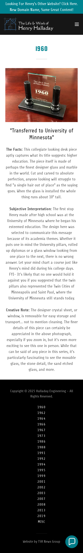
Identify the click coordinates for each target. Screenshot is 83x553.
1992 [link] (41, 459)
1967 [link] (41, 430)
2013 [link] (41, 510)
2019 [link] (41, 516)
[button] (76, 24)
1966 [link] (41, 424)
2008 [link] (41, 505)
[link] (28, 24)
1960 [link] (41, 407)
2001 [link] (41, 482)
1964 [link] (41, 419)
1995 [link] (41, 470)
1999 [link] (41, 476)
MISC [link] (41, 522)
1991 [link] (41, 453)
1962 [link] (41, 413)
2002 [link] (41, 487)
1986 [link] (41, 442)
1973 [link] (41, 436)
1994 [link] (41, 464)
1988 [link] (41, 447)
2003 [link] (41, 493)
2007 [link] (41, 499)
